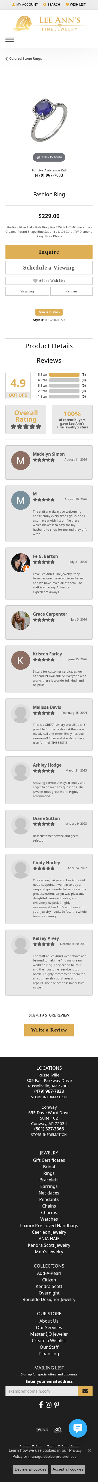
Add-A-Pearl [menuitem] (49, 1273)
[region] (49, 120)
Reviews (49, 360)
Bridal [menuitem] (49, 1167)
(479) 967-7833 (49, 175)
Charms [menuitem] (49, 1212)
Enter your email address (49, 1381)
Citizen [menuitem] (49, 1280)
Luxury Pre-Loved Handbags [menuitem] (49, 1226)
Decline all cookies (31, 1469)
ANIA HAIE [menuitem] (49, 1239)
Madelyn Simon (49, 454)
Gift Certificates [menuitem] (49, 1160)
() (84, 374)
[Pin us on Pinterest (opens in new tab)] (56, 1405)
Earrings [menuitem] (49, 1186)
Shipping (27, 291)
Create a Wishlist (49, 1341)
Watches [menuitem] (49, 1219)
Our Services (49, 1327)
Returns (71, 291)
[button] (25, 4)
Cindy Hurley (46, 862)
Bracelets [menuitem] (49, 1180)
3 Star (42, 385)
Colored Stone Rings (25, 58)
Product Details (49, 345)
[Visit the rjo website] (58, 1430)
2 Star (42, 391)
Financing (49, 1354)
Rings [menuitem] (49, 1173)
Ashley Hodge (47, 765)
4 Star (42, 380)
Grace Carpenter (50, 614)
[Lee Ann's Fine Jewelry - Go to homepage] (49, 23)
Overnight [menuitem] (49, 1293)
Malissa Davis (47, 707)
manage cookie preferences (52, 1456)
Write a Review (49, 1030)
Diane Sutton (46, 818)
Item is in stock (49, 312)
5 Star (42, 374)
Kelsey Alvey (46, 938)
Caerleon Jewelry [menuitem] (49, 1232)
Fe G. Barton (45, 556)
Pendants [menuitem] (49, 1199)
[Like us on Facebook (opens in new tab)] (41, 1405)
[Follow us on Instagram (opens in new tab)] (48, 1405)
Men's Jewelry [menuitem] (49, 1252)
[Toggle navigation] (10, 40)
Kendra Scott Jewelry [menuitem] (49, 1245)
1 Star (42, 396)
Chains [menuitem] (49, 1206)
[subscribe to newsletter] (85, 1391)
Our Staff (49, 1347)
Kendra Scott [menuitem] (49, 1286)
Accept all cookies (68, 1469)
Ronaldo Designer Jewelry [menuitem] (49, 1299)
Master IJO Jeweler (49, 1334)
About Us (49, 1321)
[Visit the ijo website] (42, 1430)
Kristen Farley (47, 654)
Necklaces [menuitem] (49, 1193)
